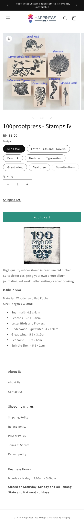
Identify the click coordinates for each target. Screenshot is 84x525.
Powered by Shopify (59, 517)
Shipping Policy (18, 417)
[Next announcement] (76, 5)
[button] (8, 18)
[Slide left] (33, 117)
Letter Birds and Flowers (48, 149)
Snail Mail (14, 149)
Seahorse (39, 167)
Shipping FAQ (12, 200)
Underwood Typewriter (45, 158)
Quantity (8, 176)
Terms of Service (19, 445)
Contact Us (15, 391)
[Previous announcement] (7, 5)
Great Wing (15, 167)
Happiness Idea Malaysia (35, 517)
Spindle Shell (67, 168)
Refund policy (17, 426)
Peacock (13, 158)
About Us (14, 382)
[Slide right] (50, 117)
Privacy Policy (17, 436)
